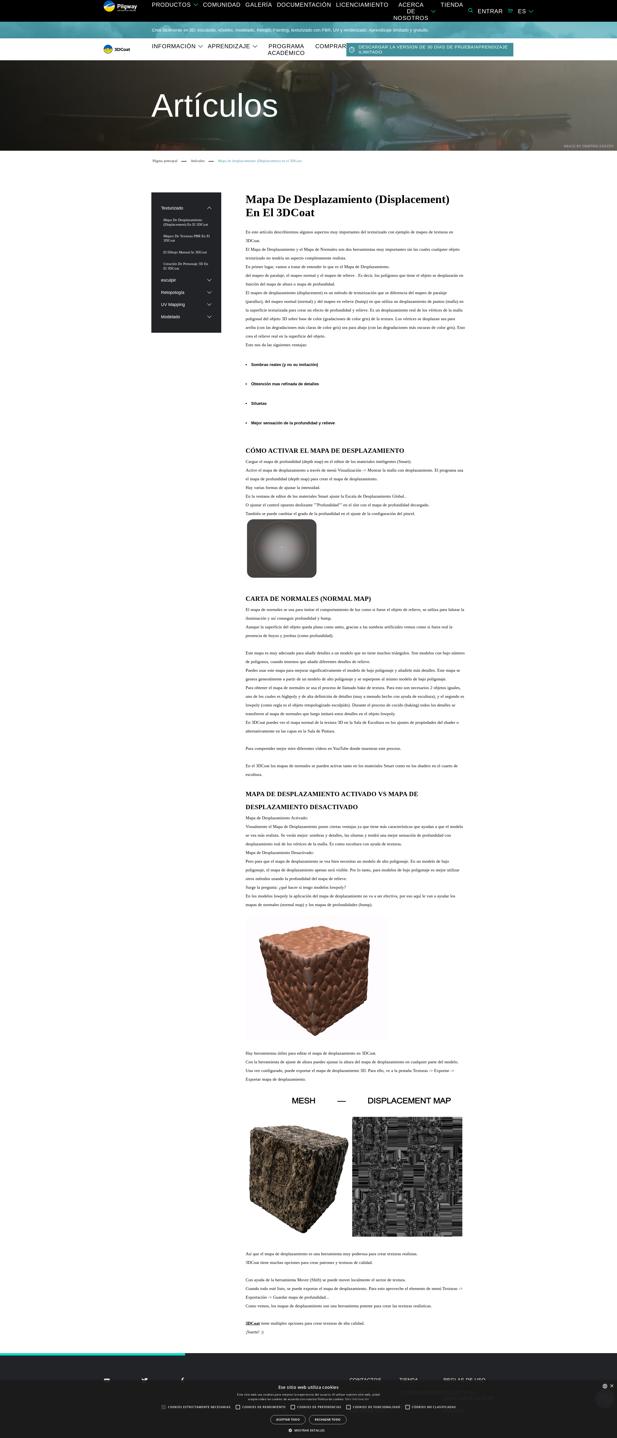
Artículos (198, 161)
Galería (258, 4)
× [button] (611, 1386)
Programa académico (286, 49)
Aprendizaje (229, 46)
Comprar (330, 46)
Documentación (304, 4)
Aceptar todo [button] (288, 1420)
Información (174, 46)
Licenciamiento (362, 4)
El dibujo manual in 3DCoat (185, 252)
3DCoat (253, 1323)
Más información (357, 1399)
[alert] (308, 1409)
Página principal (165, 161)
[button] (308, 1430)
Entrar (490, 11)
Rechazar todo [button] (328, 1420)
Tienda (452, 4)
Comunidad (222, 4)
